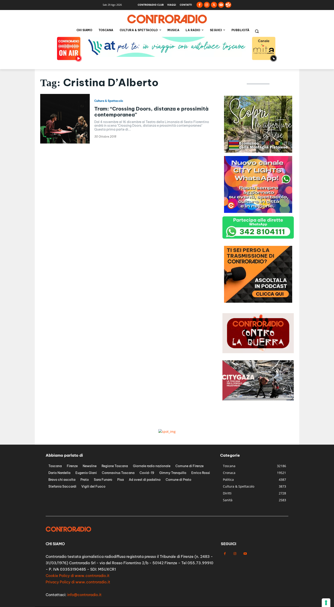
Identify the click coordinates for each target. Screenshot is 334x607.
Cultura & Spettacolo (108, 101)
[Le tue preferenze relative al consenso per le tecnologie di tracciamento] (326, 602)
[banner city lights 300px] (258, 211)
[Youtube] (221, 5)
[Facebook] (200, 5)
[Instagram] (207, 5)
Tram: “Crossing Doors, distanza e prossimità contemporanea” (151, 112)
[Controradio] (167, 19)
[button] (257, 31)
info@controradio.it (84, 594)
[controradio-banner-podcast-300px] (258, 301)
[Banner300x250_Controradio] (258, 151)
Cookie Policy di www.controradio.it (78, 575)
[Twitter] (214, 5)
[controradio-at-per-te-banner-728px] (167, 55)
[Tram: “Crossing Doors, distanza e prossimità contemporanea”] (65, 119)
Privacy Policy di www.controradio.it (78, 582)
